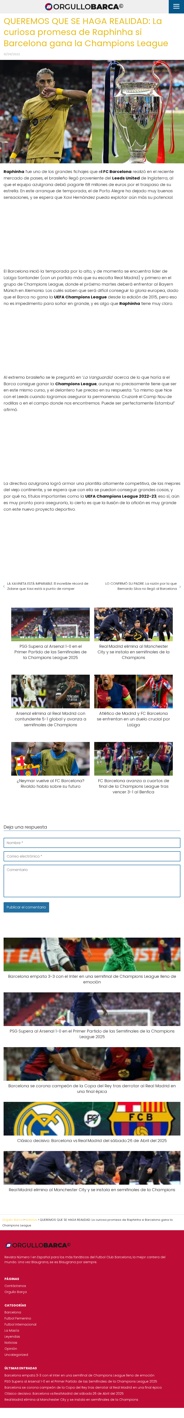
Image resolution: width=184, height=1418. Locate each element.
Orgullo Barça (15, 1292)
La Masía (11, 1330)
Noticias (10, 1342)
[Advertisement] (92, 232)
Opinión (10, 1348)
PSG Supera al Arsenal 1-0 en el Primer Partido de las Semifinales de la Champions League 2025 (80, 1381)
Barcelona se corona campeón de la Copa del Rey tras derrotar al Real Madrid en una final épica (83, 1387)
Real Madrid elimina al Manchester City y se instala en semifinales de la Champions (71, 1399)
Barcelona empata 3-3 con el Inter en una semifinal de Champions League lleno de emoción (79, 1375)
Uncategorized (16, 1354)
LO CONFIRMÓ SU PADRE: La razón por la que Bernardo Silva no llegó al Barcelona (141, 586)
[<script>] (92, 232)
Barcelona (12, 1312)
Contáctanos (15, 1286)
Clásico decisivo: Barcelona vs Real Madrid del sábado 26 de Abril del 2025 (64, 1393)
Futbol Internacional (20, 1324)
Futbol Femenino (17, 1318)
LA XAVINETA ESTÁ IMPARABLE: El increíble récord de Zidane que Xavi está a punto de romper (47, 586)
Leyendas (12, 1336)
